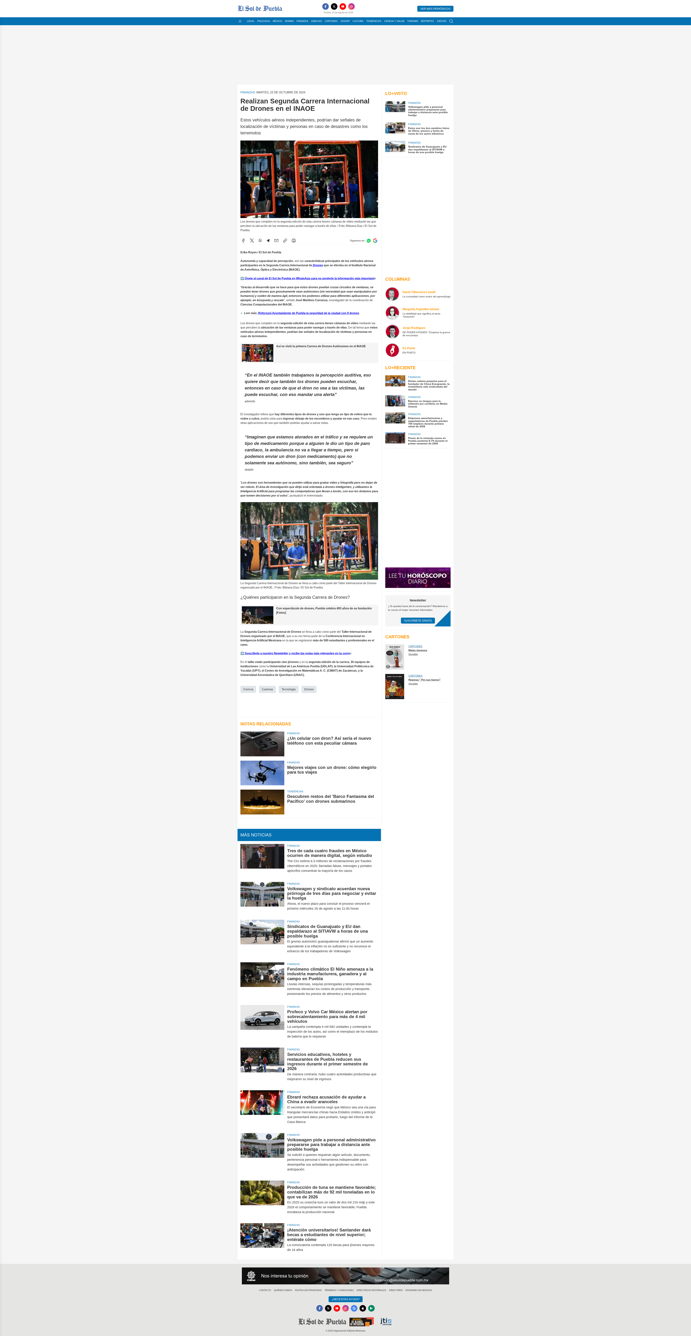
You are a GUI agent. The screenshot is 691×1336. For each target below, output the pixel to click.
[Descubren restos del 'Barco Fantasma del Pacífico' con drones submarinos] (262, 802)
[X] (334, 6)
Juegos (441, 21)
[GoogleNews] (354, 1308)
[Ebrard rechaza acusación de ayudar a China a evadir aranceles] (262, 1109)
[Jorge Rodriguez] (392, 331)
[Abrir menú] (240, 21)
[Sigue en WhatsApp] (369, 241)
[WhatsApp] (260, 240)
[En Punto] (392, 350)
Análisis (316, 21)
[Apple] (363, 1308)
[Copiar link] (285, 240)
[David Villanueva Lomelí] (392, 294)
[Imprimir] (294, 240)
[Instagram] (351, 6)
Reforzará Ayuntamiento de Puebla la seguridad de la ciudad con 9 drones (308, 313)
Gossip (345, 21)
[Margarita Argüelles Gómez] (392, 312)
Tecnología (289, 689)
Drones (317, 265)
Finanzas (302, 21)
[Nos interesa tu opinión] (345, 1275)
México (277, 21)
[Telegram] (268, 240)
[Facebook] (325, 6)
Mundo (289, 21)
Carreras (267, 689)
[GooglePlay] (371, 1308)
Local (250, 21)
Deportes (427, 21)
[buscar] (451, 21)
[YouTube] (343, 6)
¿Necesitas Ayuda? (346, 1299)
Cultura (358, 21)
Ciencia (248, 689)
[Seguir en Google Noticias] (375, 241)
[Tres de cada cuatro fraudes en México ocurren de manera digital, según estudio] (262, 861)
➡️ (242, 278)
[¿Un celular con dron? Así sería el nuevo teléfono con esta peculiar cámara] (262, 744)
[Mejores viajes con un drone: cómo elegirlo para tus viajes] (262, 773)
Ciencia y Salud (394, 21)
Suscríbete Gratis (418, 620)
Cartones (331, 21)
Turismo (412, 21)
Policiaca (263, 21)
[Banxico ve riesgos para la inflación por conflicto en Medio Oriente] (395, 401)
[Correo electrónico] (276, 240)
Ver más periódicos (435, 8)
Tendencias (373, 21)
